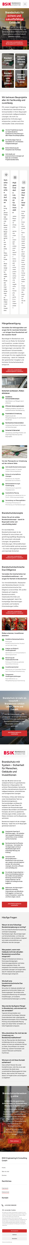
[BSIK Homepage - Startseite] (11, 4)
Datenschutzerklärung (7, 1242)
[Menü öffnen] (25, 4)
